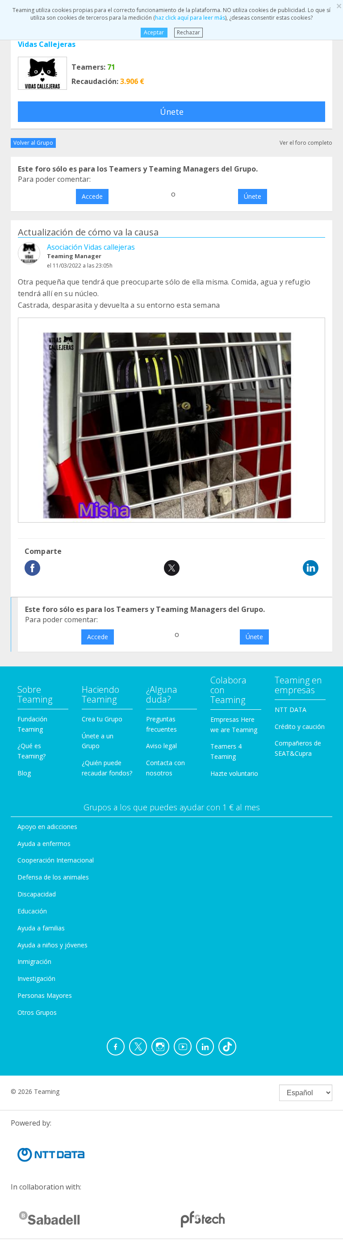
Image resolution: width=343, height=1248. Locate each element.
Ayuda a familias (41, 928)
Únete (172, 111)
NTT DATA (290, 709)
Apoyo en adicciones (47, 826)
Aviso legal (161, 745)
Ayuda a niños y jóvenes (52, 945)
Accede (92, 196)
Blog (24, 773)
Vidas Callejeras (46, 44)
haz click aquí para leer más (190, 17)
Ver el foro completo (306, 143)
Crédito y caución (300, 726)
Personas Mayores (44, 995)
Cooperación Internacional (55, 860)
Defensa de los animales (53, 877)
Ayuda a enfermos (44, 843)
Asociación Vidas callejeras (91, 247)
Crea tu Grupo (102, 719)
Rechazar (188, 32)
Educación (32, 911)
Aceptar (154, 32)
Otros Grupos (37, 1012)
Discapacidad (36, 894)
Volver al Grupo (33, 143)
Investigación (36, 978)
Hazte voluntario (234, 773)
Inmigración (34, 961)
